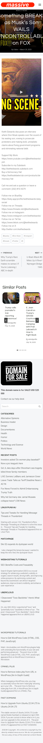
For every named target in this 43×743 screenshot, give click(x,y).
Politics (4, 441)
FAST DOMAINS (8, 698)
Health (4, 433)
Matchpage (7, 539)
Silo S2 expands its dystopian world (17, 544)
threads (6, 241)
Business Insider (8, 422)
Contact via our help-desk (12, 399)
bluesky (6, 236)
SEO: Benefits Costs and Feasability (17, 565)
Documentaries (8, 429)
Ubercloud (7, 592)
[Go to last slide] (6, 320)
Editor (16, 50)
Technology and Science (12, 444)
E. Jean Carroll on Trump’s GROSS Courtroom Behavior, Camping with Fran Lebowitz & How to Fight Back (31, 321)
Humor (4, 437)
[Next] (37, 320)
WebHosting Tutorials (14, 560)
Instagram (28, 236)
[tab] (17, 350)
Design (4, 426)
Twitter (15, 241)
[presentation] (11, 298)
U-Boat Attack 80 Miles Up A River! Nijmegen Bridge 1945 (34, 260)
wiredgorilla (11, 323)
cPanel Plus (8, 666)
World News (21, 10)
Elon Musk (16, 236)
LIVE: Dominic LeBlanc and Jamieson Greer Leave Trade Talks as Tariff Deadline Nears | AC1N (21, 480)
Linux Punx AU (8, 507)
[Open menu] (39, 5)
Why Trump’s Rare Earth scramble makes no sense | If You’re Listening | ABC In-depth (10, 262)
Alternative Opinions (10, 418)
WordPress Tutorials (13, 633)
